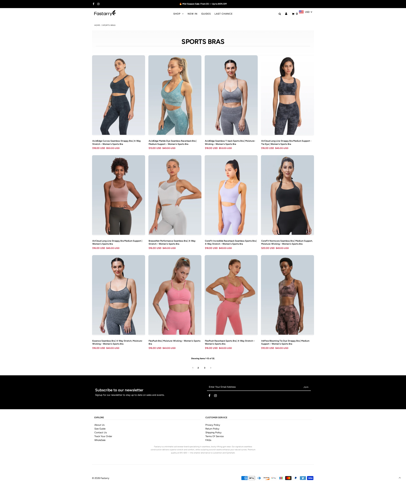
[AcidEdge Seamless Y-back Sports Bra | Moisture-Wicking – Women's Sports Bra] (231, 95)
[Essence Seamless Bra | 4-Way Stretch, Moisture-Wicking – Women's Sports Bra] (118, 295)
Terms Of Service (214, 436)
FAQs (208, 440)
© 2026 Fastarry (100, 478)
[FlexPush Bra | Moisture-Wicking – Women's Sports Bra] (174, 295)
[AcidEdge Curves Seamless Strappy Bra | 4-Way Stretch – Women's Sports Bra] (118, 95)
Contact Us (100, 432)
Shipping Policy (213, 432)
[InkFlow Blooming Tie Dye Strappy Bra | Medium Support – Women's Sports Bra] (287, 295)
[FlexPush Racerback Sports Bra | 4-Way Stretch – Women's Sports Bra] (231, 295)
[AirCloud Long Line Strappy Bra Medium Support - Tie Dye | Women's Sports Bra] (287, 95)
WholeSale (99, 440)
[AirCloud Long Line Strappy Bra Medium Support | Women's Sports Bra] (118, 195)
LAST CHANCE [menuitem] (224, 13)
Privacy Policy (212, 424)
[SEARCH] (279, 14)
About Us (99, 424)
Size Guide (99, 428)
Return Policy (212, 428)
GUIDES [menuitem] (206, 13)
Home (97, 25)
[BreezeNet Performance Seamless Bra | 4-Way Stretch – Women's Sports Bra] (174, 195)
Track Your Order (103, 436)
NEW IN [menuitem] (192, 13)
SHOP (176, 13)
